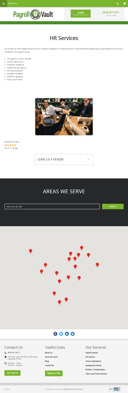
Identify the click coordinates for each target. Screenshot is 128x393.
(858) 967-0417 (111, 12)
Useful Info (49, 365)
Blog (47, 361)
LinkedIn (67, 334)
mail (124, 3)
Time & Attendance (93, 361)
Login (80, 13)
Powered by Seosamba (64, 389)
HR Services (90, 357)
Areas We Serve (51, 357)
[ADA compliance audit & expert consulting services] (114, 389)
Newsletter (53, 373)
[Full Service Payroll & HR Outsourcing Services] (34, 14)
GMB (73, 334)
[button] (5, 145)
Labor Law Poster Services (96, 374)
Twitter (61, 334)
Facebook (55, 334)
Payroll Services (92, 353)
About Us (48, 353)
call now (117, 3)
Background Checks (94, 365)
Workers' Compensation (95, 369)
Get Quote (12, 373)
